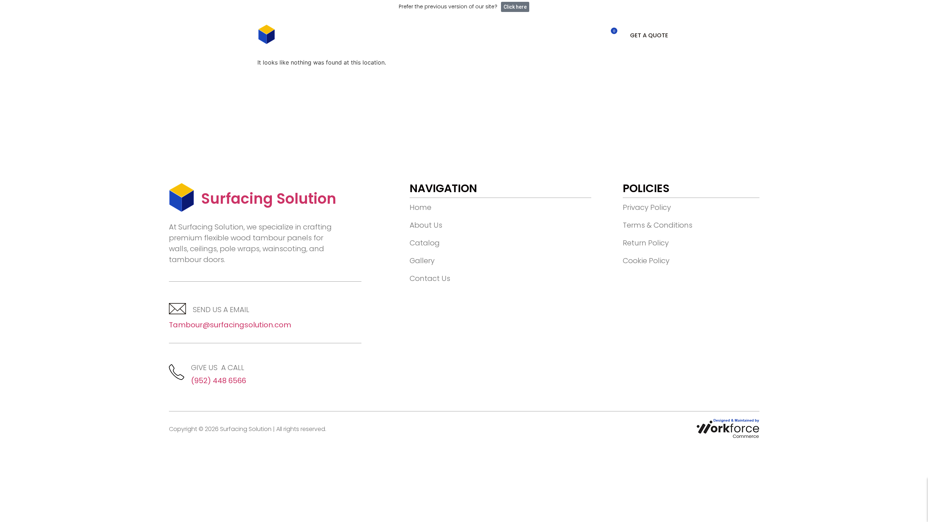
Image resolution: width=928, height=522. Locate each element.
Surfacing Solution (268, 198)
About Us (348, 35)
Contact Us (440, 35)
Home (307, 35)
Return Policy (646, 242)
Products (490, 35)
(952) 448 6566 (218, 381)
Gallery (422, 260)
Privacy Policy (647, 207)
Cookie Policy (646, 260)
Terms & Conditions (657, 225)
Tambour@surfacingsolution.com (230, 325)
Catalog (392, 35)
